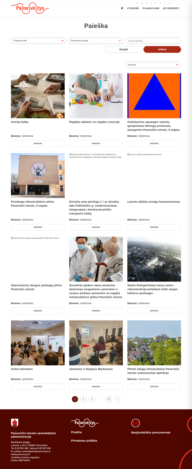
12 (108, 399)
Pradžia (76, 432)
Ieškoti (162, 49)
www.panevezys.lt (20, 454)
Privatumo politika (84, 440)
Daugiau (38, 143)
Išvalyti (123, 49)
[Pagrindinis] (122, 8)
